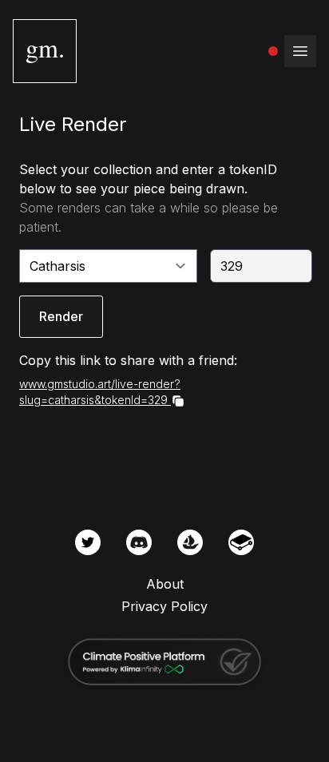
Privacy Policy (164, 606)
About (165, 584)
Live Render (72, 124)
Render (61, 316)
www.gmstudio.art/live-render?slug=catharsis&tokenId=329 (99, 392)
